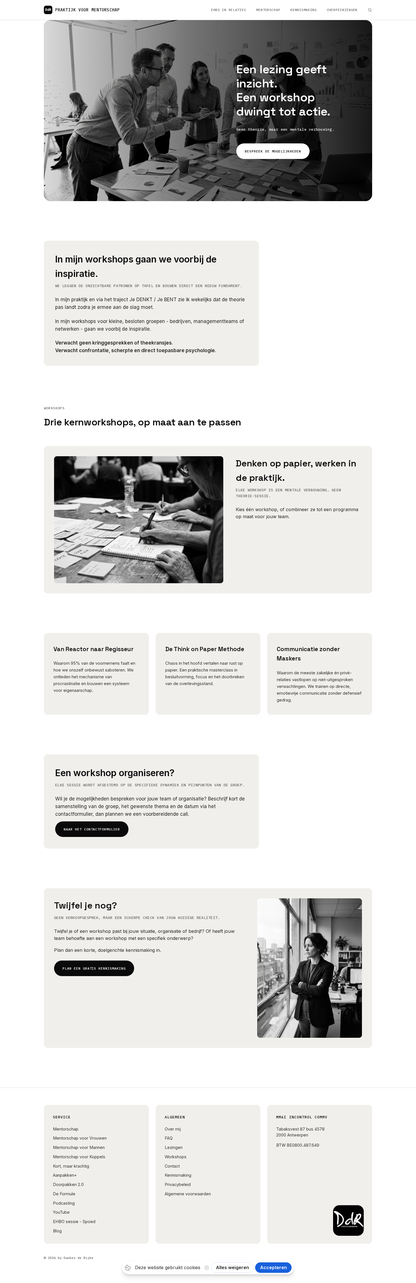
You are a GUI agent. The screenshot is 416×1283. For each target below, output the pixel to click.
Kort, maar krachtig (71, 1166)
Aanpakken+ (65, 1175)
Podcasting (64, 1203)
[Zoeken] (370, 9)
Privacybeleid (178, 1184)
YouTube (61, 1212)
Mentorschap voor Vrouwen (80, 1138)
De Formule (64, 1193)
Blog (57, 1230)
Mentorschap (268, 10)
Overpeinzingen (342, 10)
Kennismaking (303, 10)
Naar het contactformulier (92, 829)
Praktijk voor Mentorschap (82, 9)
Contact (172, 1166)
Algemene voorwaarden (188, 1193)
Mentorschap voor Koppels (79, 1156)
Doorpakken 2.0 (68, 1184)
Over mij (173, 1129)
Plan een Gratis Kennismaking (94, 968)
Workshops (175, 1156)
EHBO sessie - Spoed (74, 1221)
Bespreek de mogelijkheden (273, 151)
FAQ (169, 1138)
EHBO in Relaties (228, 10)
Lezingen (174, 1147)
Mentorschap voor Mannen (79, 1147)
